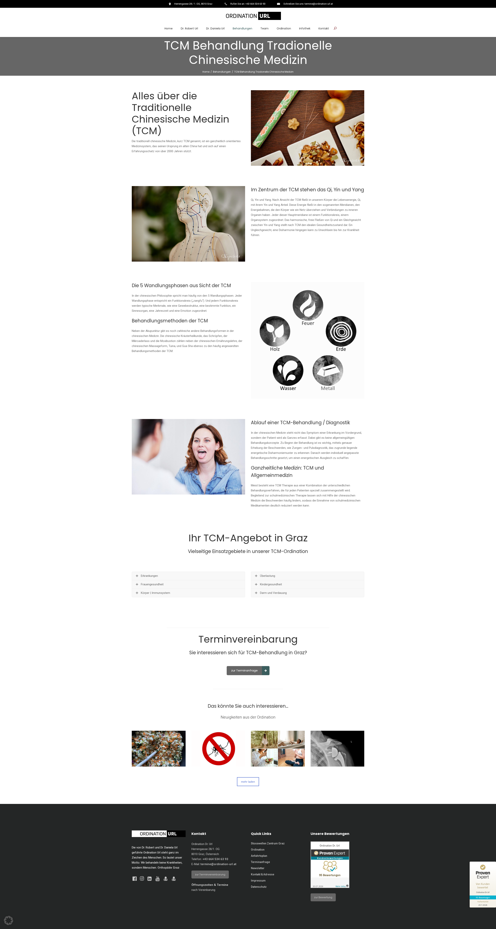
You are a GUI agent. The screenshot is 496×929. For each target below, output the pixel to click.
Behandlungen (222, 71)
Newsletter (257, 868)
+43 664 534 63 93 (215, 859)
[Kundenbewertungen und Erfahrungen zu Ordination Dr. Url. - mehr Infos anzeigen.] (330, 887)
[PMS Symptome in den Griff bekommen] (278, 749)
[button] (8, 920)
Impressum (258, 880)
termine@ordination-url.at (218, 864)
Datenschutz (259, 886)
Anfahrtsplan (259, 855)
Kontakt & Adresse (262, 874)
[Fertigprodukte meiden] (159, 749)
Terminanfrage (260, 862)
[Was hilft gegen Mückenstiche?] (218, 749)
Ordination (257, 849)
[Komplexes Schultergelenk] (337, 749)
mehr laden (248, 781)
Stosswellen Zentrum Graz (268, 843)
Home (205, 71)
